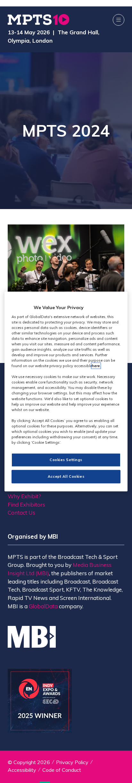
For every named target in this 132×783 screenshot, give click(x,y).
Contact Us (21, 512)
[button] (118, 20)
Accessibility (22, 770)
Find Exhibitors (26, 504)
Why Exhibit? (24, 496)
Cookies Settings (66, 460)
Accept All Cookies (66, 476)
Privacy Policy (72, 762)
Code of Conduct (61, 770)
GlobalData (43, 606)
